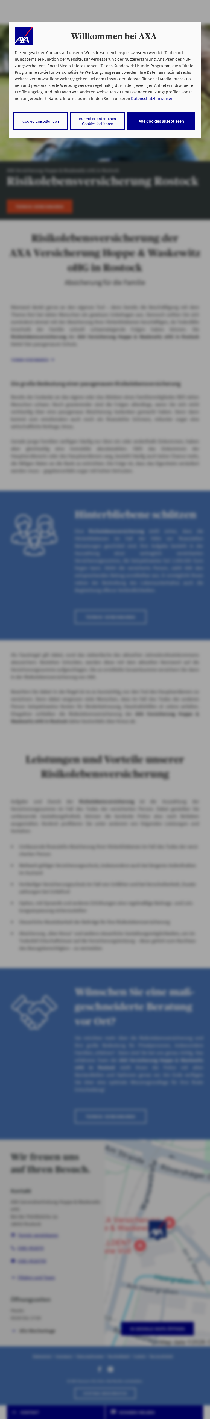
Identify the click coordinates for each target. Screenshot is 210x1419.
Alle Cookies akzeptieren (161, 121)
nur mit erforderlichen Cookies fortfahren (97, 121)
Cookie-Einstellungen (40, 121)
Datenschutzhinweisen (152, 98)
